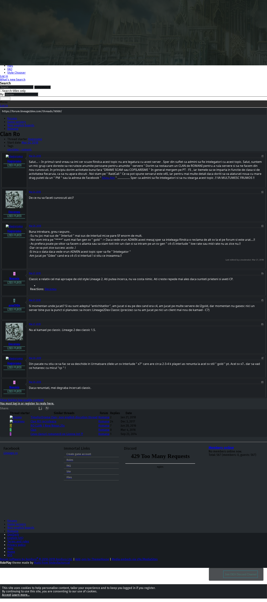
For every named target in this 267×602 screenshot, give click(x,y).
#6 (262, 324)
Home (11, 552)
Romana (103, 417)
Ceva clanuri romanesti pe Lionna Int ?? (57, 434)
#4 (262, 273)
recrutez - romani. (19, 149)
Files (10, 66)
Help (10, 548)
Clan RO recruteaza (43, 421)
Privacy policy (16, 545)
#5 (262, 300)
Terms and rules (18, 541)
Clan (33, 430)
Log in (4, 105)
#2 (262, 192)
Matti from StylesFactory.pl (52, 562)
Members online (221, 448)
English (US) (15, 538)
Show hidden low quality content (22, 400)
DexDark (13, 534)
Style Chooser (16, 72)
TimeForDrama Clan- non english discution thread (64, 417)
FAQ (9, 69)
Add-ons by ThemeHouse (92, 559)
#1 (263, 156)
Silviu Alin (108, 178)
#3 (262, 226)
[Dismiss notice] (263, 111)
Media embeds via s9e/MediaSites (135, 559)
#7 (263, 358)
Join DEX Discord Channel (240, 574)
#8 (262, 382)
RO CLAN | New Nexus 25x (48, 425)
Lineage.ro (10, 453)
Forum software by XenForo (36, 559)
